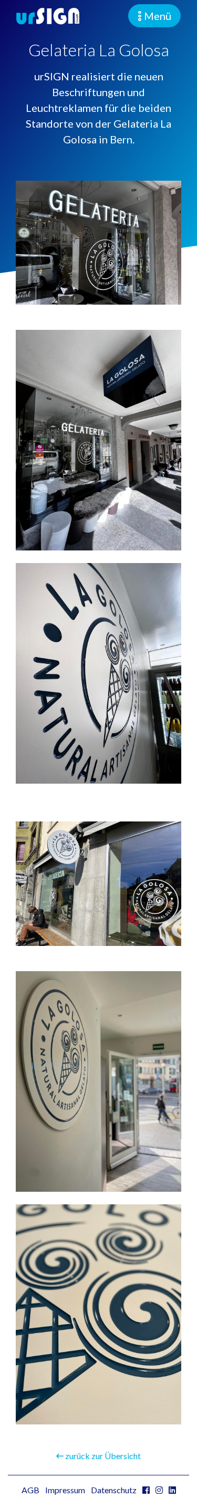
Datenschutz (114, 1490)
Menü (156, 15)
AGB (30, 1490)
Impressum (65, 1490)
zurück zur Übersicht (102, 1456)
